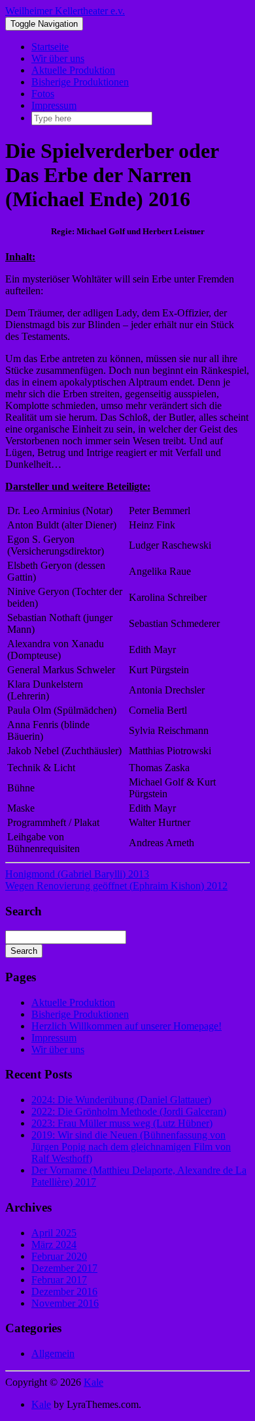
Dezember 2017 (64, 1268)
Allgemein (53, 1353)
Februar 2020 (59, 1256)
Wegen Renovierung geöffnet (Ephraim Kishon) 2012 (116, 885)
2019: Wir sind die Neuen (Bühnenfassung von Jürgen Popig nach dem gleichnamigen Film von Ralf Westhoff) (131, 1146)
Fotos (42, 93)
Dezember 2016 (64, 1291)
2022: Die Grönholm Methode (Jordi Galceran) (128, 1111)
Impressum (53, 105)
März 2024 (53, 1244)
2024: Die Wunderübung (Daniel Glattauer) (121, 1099)
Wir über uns (57, 58)
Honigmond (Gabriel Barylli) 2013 (77, 873)
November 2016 (65, 1303)
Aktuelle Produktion (73, 70)
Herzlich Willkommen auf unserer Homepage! (126, 1025)
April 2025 (53, 1232)
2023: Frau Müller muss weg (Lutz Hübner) (121, 1123)
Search (23, 951)
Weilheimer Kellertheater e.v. (65, 10)
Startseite (50, 46)
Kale (93, 1382)
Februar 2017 (59, 1279)
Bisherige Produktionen (80, 81)
